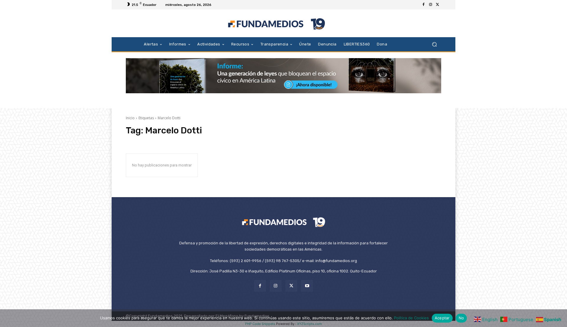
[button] (434, 44)
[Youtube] (307, 286)
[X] (437, 4)
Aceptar (442, 317)
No (461, 317)
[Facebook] (423, 4)
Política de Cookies (411, 317)
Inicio (130, 117)
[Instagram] (430, 4)
